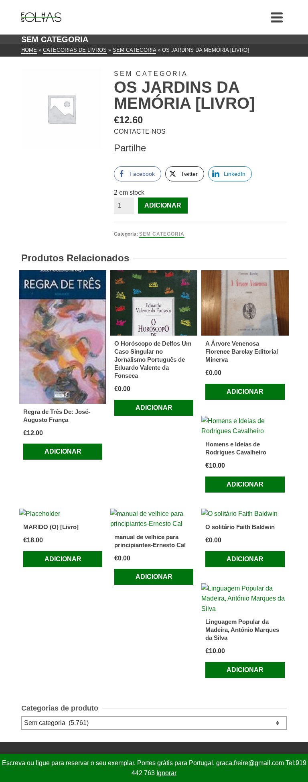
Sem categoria (161, 234)
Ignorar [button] (166, 773)
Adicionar (162, 205)
